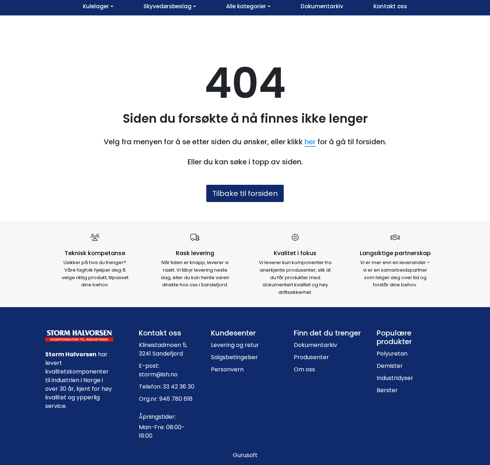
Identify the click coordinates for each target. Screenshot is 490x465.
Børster (387, 390)
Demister (390, 366)
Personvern (227, 369)
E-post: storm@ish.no (158, 370)
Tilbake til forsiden (245, 193)
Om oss (304, 369)
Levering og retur (235, 345)
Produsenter (311, 357)
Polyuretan (392, 353)
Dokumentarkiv (315, 345)
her (310, 142)
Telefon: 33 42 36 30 (166, 386)
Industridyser (395, 378)
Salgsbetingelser (234, 357)
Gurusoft (245, 455)
